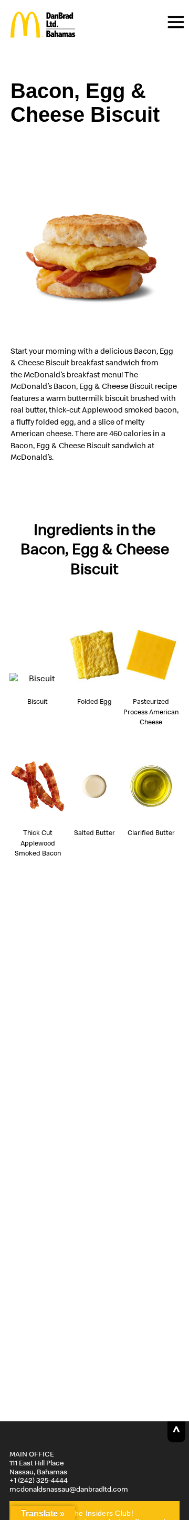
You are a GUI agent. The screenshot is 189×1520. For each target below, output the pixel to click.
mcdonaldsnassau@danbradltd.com (68, 1489)
